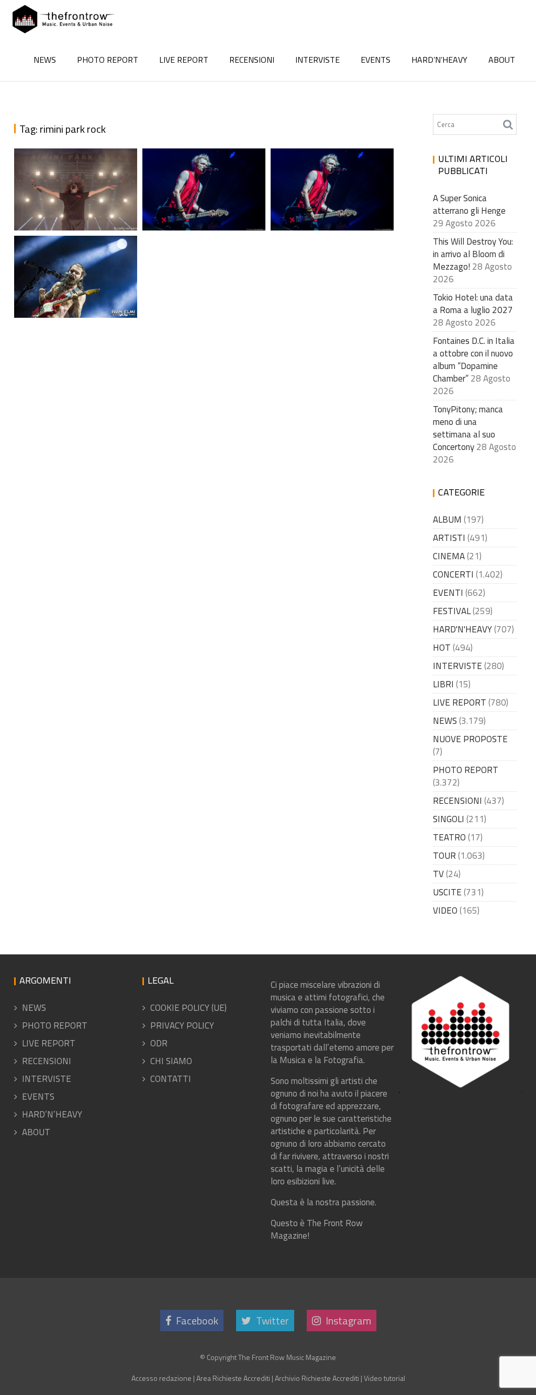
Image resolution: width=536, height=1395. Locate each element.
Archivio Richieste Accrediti (317, 1378)
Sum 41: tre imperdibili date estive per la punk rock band (334, 187)
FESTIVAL (452, 611)
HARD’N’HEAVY (439, 59)
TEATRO (449, 837)
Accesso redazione (161, 1378)
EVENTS (375, 59)
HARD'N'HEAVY (462, 629)
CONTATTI (170, 1079)
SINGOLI (448, 819)
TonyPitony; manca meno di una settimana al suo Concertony (468, 428)
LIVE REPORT (183, 59)
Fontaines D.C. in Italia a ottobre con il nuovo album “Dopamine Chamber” (474, 359)
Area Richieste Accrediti (233, 1378)
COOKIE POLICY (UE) (188, 1007)
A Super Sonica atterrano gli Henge (469, 204)
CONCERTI (453, 574)
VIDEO (445, 910)
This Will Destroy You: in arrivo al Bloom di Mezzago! (473, 254)
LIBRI (443, 684)
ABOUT (501, 59)
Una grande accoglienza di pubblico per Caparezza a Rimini (76, 148)
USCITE (447, 892)
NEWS (45, 59)
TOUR (444, 855)
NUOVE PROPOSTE (470, 739)
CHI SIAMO (171, 1061)
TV (438, 874)
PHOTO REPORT (107, 59)
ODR (159, 1043)
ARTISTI (449, 538)
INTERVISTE (317, 59)
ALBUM (447, 519)
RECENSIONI (251, 59)
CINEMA (449, 556)
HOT (442, 647)
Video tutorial (384, 1378)
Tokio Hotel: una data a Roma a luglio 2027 (473, 304)
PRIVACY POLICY (182, 1025)
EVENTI (448, 592)
